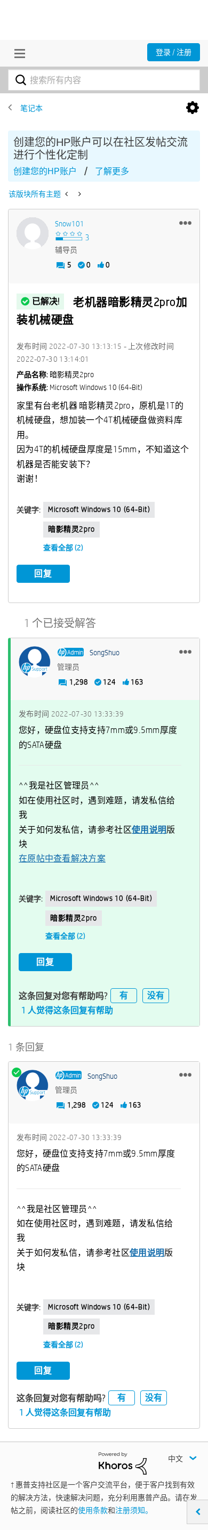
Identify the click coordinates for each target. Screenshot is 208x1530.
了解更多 (112, 171)
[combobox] (104, 80)
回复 (43, 573)
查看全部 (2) (63, 547)
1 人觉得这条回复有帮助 (67, 1010)
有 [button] (123, 995)
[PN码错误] (79, 194)
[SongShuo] (35, 662)
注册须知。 (134, 1510)
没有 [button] (155, 995)
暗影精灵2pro (71, 529)
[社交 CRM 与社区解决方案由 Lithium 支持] (123, 1462)
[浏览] (17, 53)
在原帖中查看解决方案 (62, 858)
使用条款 (93, 1510)
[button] (185, 222)
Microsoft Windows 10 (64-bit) (99, 509)
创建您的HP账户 (45, 171)
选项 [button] (192, 108)
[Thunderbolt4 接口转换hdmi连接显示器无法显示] (67, 194)
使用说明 (149, 829)
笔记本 (31, 108)
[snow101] (33, 233)
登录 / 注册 (173, 52)
